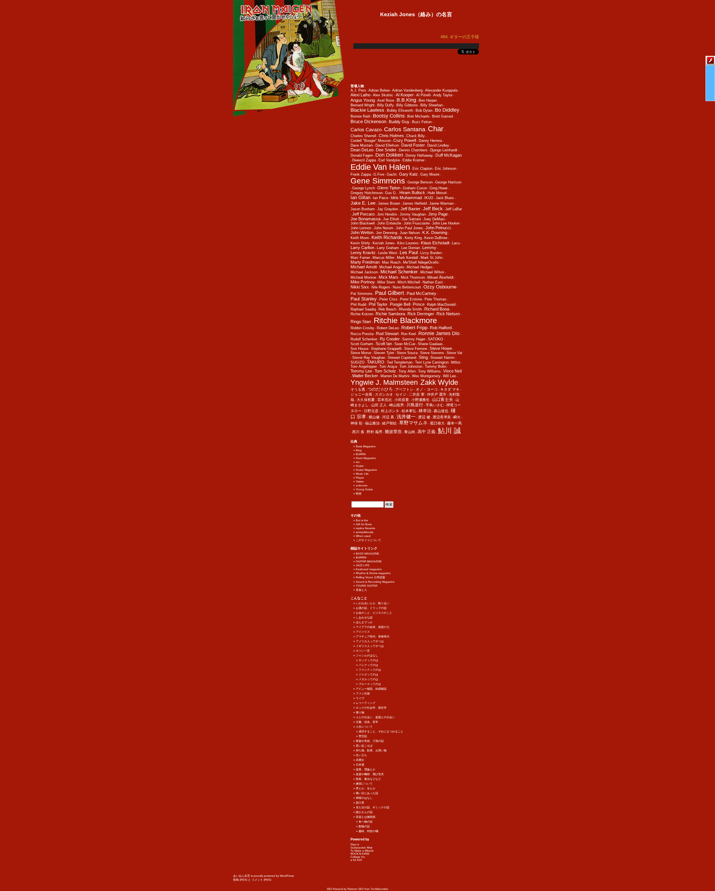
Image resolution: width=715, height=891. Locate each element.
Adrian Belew (379, 90)
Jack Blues (445, 198)
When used (363, 536)
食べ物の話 (366, 821)
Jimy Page (438, 214)
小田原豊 (401, 400)
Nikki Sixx (360, 287)
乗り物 (360, 712)
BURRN (361, 454)
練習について (364, 783)
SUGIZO (357, 362)
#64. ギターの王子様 (460, 37)
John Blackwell (363, 223)
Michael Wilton (432, 272)
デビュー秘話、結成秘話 (371, 688)
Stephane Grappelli (386, 349)
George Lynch (363, 188)
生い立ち (361, 755)
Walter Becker (365, 375)
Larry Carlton (362, 247)
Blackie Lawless (367, 110)
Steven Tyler (384, 353)
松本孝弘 (409, 411)
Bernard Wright (363, 105)
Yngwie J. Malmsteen (384, 382)
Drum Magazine (366, 458)
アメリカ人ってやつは (370, 641)
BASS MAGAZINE (367, 553)
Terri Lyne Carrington (432, 362)
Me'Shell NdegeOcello (420, 262)
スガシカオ (384, 394)
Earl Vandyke (389, 160)
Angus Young (363, 100)
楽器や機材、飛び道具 (370, 774)
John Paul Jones (409, 228)
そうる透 (358, 389)
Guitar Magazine (366, 469)
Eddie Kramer (413, 160)
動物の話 (364, 826)
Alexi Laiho (360, 94)
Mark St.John (431, 257)
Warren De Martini (394, 376)
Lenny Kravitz (363, 252)
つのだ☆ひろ (380, 389)
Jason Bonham (363, 209)
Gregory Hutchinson (367, 193)
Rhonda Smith (410, 309)
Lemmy (429, 247)
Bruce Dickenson (368, 121)
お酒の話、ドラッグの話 (371, 608)
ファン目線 (363, 693)
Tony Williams (429, 371)
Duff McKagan (448, 155)
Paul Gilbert (389, 293)
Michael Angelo (391, 267)
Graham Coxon (415, 188)
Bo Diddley (447, 110)
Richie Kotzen (362, 314)
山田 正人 (379, 405)
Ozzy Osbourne (439, 287)
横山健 (374, 417)
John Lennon (361, 228)
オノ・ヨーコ (427, 389)
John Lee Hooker (445, 223)
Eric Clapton (422, 168)
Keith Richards (386, 237)
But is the (362, 520)
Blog (359, 450)
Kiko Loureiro (407, 243)
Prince (419, 304)
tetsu (455, 362)
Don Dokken (389, 155)
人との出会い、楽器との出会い (375, 717)
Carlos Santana (404, 129)
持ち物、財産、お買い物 (371, 750)
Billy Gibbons (407, 105)
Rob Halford (441, 327)
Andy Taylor (442, 95)
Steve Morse (361, 353)
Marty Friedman (365, 262)
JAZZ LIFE (363, 565)
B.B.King (406, 100)
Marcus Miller (383, 257)
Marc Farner (360, 257)
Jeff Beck (433, 208)
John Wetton (362, 232)
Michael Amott (364, 266)
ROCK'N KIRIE (360, 853)
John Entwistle (389, 223)
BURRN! (361, 557)
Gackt (392, 174)
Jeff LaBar (453, 209)
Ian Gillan (360, 197)
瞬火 (457, 417)
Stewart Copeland (402, 357)
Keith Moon (360, 238)
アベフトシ (404, 389)
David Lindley (438, 145)
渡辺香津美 (442, 417)
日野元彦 (371, 411)
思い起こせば (364, 745)
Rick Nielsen (448, 313)
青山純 (409, 432)
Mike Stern (386, 282)
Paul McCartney (421, 293)
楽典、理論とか (365, 769)
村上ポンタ (390, 411)
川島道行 (414, 404)
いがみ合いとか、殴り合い (372, 603)
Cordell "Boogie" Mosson (371, 140)
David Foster (413, 145)
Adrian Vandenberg (407, 90)
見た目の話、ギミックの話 (372, 807)
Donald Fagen (362, 155)
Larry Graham (388, 248)
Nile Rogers (380, 287)
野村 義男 (374, 432)
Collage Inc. (358, 856)
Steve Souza (407, 353)
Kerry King (413, 238)
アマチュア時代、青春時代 (372, 636)
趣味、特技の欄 (368, 831)
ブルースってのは (370, 683)
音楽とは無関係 (365, 816)
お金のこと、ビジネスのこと (374, 612)
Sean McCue (404, 344)
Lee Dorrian (410, 248)
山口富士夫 (442, 399)
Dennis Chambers (413, 150)
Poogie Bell (400, 304)
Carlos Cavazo (366, 129)
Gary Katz (408, 174)
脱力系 (360, 802)
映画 (358, 493)
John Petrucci (438, 227)
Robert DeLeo (388, 328)
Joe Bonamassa (365, 218)
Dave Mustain (362, 145)
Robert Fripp (414, 327)
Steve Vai (454, 353)
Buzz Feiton (422, 122)
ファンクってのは (370, 669)
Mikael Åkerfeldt (440, 277)
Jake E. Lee (363, 203)
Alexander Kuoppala (441, 90)
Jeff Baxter (410, 208)
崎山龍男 (396, 405)
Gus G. (391, 193)
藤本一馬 (454, 423)
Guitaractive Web (362, 847)
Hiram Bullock (412, 192)
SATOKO (435, 339)
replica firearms (365, 528)
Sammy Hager (413, 339)
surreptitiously (364, 532)
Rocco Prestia (362, 334)
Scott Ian (384, 343)
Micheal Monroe (363, 277)
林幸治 (425, 410)
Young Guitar (364, 489)
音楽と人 (361, 589)
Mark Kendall (407, 257)
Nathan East (433, 282)
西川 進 (358, 432)
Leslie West (387, 253)
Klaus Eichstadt (435, 242)
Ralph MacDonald (441, 304)
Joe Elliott (391, 219)
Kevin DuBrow (435, 238)
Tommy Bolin (435, 366)
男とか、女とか (365, 788)
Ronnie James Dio (438, 333)
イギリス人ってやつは (370, 646)
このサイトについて (368, 540)
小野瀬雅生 (420, 400)
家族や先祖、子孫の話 (370, 740)
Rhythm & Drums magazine (373, 573)
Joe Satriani (411, 219)
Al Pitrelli (423, 95)
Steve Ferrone (415, 349)
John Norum (383, 228)
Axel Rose (385, 100)
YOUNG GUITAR (366, 585)
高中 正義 (426, 431)
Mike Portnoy (363, 282)
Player (360, 477)
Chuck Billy (415, 136)
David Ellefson (387, 145)
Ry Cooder (390, 338)
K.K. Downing (434, 232)
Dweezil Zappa (364, 160)
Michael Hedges (420, 267)
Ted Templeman (400, 362)
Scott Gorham (362, 344)
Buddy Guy (399, 121)
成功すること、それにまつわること (381, 731)
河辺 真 (388, 417)
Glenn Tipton (388, 187)
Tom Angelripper (364, 366)
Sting (423, 357)
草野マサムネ (413, 423)
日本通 (360, 764)
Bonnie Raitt (360, 116)
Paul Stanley (364, 299)
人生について (364, 726)
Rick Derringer (420, 313)
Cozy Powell (404, 140)
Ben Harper (428, 100)
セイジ (400, 394)
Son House (359, 349)
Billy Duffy (385, 105)
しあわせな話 (364, 617)
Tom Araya (388, 366)
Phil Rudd (358, 304)
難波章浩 (393, 431)
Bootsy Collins (389, 116)
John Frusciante (417, 223)
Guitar (360, 465)
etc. (358, 462)
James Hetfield (414, 203)
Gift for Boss (364, 524)
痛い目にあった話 (367, 793)
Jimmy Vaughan (413, 214)
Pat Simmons (362, 294)
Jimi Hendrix (387, 214)
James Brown (389, 203)
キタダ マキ (449, 389)
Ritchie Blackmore (405, 320)
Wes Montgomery (426, 376)
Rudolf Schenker (364, 339)
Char (436, 129)
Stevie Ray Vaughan (368, 357)
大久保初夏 (366, 400)
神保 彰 (357, 423)
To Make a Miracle (362, 850)
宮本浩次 (384, 400)
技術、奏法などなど (368, 778)
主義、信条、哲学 (367, 721)
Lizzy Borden (431, 253)
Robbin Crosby (362, 328)
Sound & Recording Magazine (375, 581)
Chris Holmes (391, 135)
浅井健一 (406, 416)
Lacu (456, 243)
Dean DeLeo (362, 149)
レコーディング (365, 702)
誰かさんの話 (364, 812)
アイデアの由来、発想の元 (372, 627)
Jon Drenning (386, 233)
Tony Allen (407, 371)
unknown (362, 485)
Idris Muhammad (406, 197)
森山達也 (441, 411)
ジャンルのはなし (367, 655)
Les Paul (409, 252)
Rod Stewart (387, 333)
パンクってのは (368, 665)
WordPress (287, 875)
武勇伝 (360, 759)
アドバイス (363, 631)
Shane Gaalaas (430, 344)
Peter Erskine (411, 299)
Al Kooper (405, 94)
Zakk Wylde (439, 382)
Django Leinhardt (443, 150)
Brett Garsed (442, 116)
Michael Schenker (399, 271)
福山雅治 (372, 423)
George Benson (420, 182)
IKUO (428, 198)
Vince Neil (452, 371)
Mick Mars (388, 277)
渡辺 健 (424, 417)
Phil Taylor (378, 304)
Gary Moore (429, 174)
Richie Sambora (390, 313)
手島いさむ (435, 405)
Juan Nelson (410, 233)
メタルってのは (368, 679)
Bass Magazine (366, 446)
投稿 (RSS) (240, 879)
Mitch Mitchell (408, 282)
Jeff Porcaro (363, 214)
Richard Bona (436, 309)
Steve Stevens (432, 353)
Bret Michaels (418, 116)
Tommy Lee (361, 371)
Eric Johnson (445, 168)
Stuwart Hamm (442, 357)
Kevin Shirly (360, 243)
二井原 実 (417, 394)
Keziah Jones (384, 243)
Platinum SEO (355, 889)
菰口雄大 (437, 423)
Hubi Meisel (437, 193)
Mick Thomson (413, 277)
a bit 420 (356, 859)
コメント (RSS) (261, 879)
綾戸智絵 (389, 423)
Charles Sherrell (363, 136)
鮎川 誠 (449, 430)
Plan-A (355, 844)
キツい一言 (363, 650)
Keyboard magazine (369, 569)
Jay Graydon (387, 209)
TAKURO (375, 362)
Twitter (360, 481)
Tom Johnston (410, 366)
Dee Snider (386, 149)
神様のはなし (364, 797)
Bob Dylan (424, 110)
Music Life (362, 473)
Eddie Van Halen (380, 166)
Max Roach (391, 262)
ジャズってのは (368, 674)
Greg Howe (438, 188)
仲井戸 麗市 (436, 394)
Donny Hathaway (419, 155)
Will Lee (449, 376)
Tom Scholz (385, 371)
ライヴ (360, 698)
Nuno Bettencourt (407, 287)
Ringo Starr (361, 321)
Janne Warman (441, 203)
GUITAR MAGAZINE (369, 561)
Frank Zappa (361, 174)
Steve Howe (441, 348)
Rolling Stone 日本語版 (370, 577)
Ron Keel (408, 334)
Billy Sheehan (431, 105)
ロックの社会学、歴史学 (371, 707)
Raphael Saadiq (363, 309)
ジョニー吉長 (361, 394)
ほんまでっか (364, 622)
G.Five (378, 174)
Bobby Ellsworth (400, 110)
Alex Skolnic (383, 95)
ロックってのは (368, 660)
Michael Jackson (364, 272)
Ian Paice (380, 198)
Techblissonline (379, 889)
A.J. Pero (358, 90)
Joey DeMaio (434, 219)
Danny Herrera (430, 140)
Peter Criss (388, 299)
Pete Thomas (435, 299)
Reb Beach (387, 309)
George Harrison (448, 182)
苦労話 (363, 736)
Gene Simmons (378, 180)
